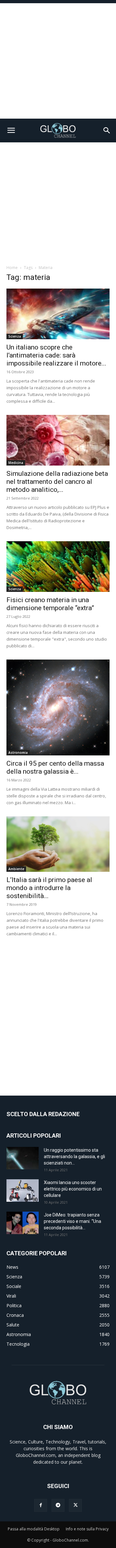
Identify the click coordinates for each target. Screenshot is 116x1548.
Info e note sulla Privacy (87, 1529)
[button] (11, 130)
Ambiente (16, 869)
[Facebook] (40, 1505)
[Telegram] (58, 1505)
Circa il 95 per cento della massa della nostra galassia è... (55, 767)
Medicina (15, 462)
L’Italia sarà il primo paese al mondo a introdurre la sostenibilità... (49, 888)
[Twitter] (75, 1505)
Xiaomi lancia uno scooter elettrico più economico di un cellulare (73, 1189)
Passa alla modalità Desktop (34, 1529)
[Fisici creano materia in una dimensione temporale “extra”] (58, 566)
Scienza (14, 336)
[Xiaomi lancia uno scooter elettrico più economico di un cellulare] (22, 1190)
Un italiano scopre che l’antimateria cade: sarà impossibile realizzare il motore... (56, 355)
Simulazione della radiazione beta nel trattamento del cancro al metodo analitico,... (57, 481)
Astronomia (18, 752)
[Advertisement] (58, 61)
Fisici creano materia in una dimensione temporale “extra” (50, 604)
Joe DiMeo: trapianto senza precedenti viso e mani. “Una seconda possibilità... (72, 1221)
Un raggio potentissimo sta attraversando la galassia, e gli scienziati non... (74, 1156)
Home (12, 267)
